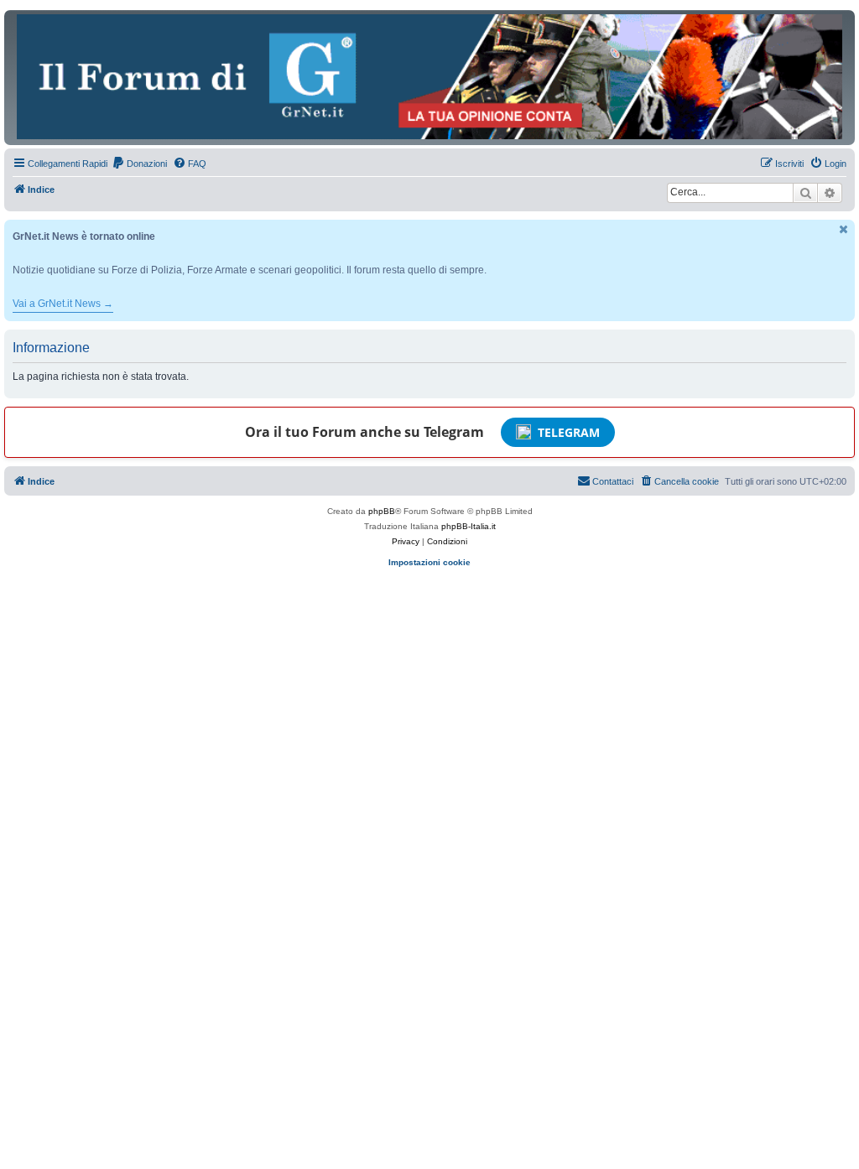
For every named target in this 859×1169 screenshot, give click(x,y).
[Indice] (429, 76)
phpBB (381, 511)
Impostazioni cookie (429, 562)
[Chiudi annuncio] (843, 229)
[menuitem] (139, 163)
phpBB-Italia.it (468, 526)
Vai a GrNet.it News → (63, 303)
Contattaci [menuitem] (612, 481)
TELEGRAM (569, 432)
